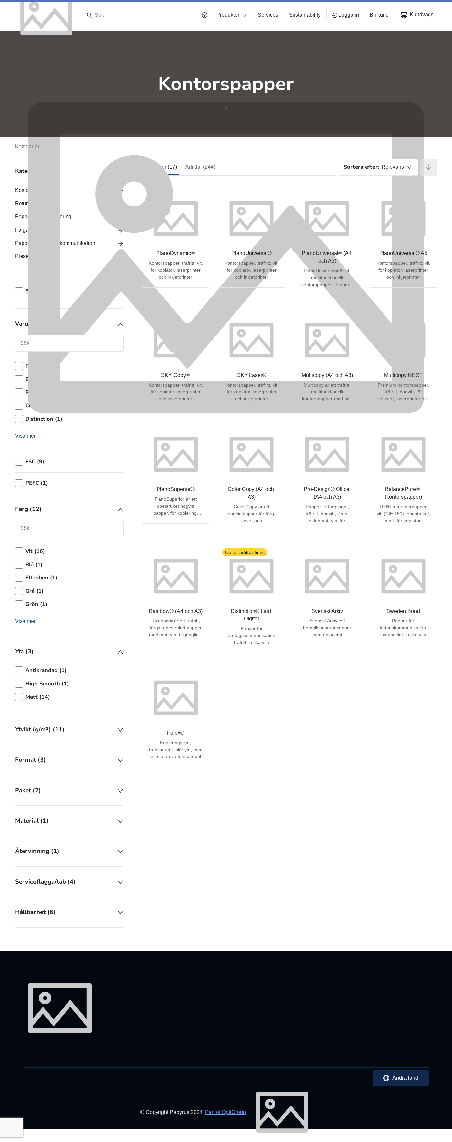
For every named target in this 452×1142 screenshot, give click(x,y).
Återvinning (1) (37, 851)
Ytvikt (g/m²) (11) (40, 729)
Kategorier (27, 146)
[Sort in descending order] (428, 167)
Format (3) (30, 760)
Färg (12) (28, 509)
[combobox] (378, 167)
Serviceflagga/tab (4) (45, 882)
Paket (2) (28, 790)
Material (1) (32, 821)
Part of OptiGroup (225, 1112)
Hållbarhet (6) (35, 912)
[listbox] (69, 578)
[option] (69, 551)
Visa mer (25, 621)
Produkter (227, 15)
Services (268, 15)
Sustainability (305, 15)
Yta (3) (24, 651)
